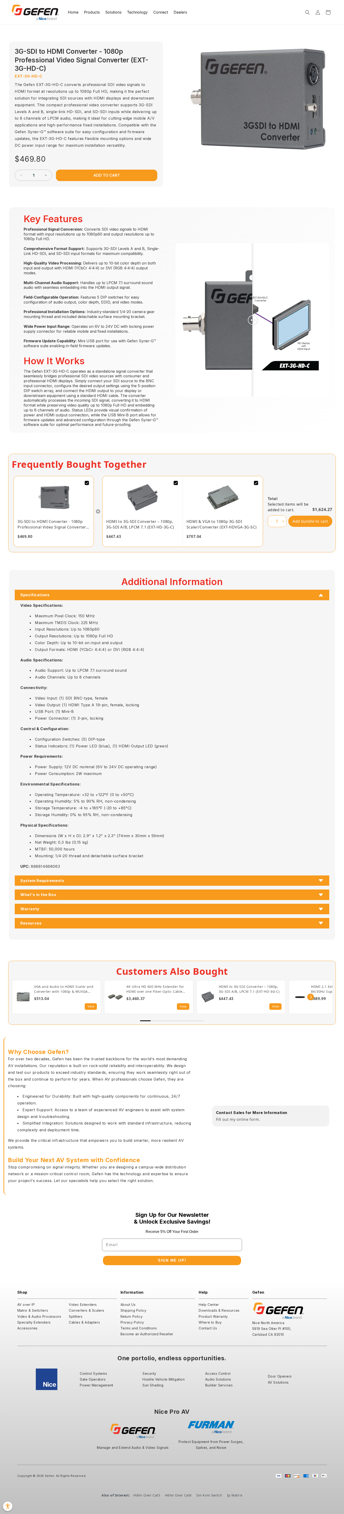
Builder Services (219, 1385)
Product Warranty (213, 1316)
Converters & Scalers (86, 1310)
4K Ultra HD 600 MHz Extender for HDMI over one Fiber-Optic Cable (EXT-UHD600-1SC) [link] (155, 989)
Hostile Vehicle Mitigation (164, 1379)
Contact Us (208, 1328)
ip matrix (234, 1495)
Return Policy (132, 1316)
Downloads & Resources (219, 1310)
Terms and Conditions (139, 1328)
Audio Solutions (218, 1379)
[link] (54, 497)
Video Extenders (83, 1305)
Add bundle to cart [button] (310, 521)
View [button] (91, 1006)
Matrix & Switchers (32, 1310)
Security (149, 1373)
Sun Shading (153, 1385)
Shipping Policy (133, 1310)
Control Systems (93, 1373)
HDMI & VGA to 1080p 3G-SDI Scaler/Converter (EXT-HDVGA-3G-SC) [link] (221, 524)
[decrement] (21, 175)
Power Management (96, 1385)
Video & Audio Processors (39, 1316)
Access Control (218, 1373)
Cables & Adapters (84, 1322)
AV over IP (26, 1305)
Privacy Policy (132, 1322)
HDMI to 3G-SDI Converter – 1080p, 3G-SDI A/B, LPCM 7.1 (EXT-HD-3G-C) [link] (140, 524)
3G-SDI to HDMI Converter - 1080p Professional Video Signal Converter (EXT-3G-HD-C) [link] (52, 524)
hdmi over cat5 (146, 1495)
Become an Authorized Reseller (147, 1334)
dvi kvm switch (209, 1495)
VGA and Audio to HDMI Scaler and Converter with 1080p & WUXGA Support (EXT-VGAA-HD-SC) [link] (63, 989)
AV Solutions (278, 1382)
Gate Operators (93, 1379)
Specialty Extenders (34, 1322)
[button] (307, 12)
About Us (128, 1305)
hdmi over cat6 (178, 1495)
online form (248, 1119)
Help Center (209, 1305)
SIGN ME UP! (172, 1260)
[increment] (46, 175)
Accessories (27, 1328)
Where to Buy (210, 1322)
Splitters (75, 1316)
